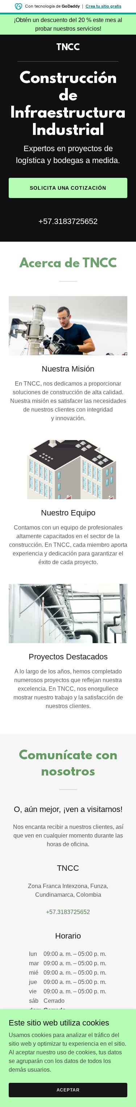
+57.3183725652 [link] (68, 221)
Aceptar (68, 1089)
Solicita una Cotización (68, 188)
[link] (68, 48)
